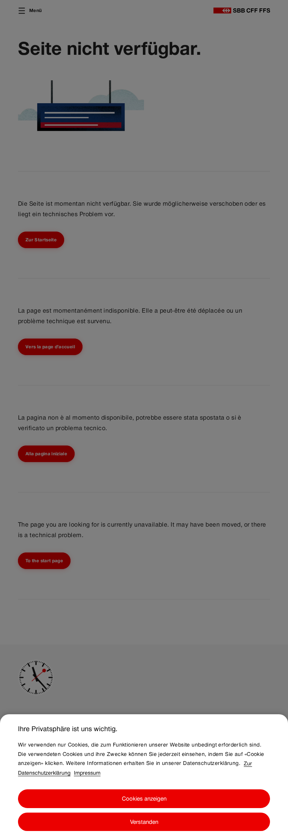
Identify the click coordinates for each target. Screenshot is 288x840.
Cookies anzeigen (144, 798)
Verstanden (144, 822)
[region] (144, 777)
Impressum (87, 772)
